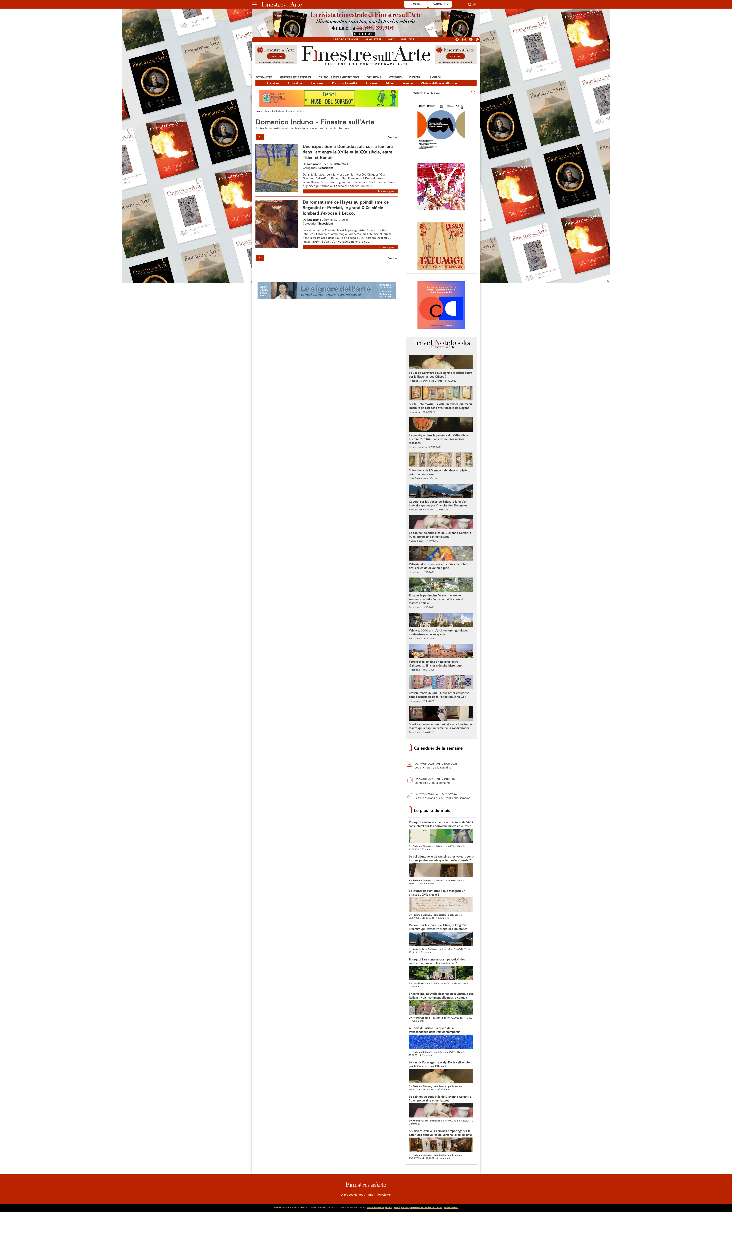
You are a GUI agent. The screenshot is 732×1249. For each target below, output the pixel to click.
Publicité (407, 39)
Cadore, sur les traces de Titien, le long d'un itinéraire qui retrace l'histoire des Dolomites (438, 503)
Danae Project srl (375, 1207)
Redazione (314, 164)
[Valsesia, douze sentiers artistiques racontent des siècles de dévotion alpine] (441, 554)
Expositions (295, 83)
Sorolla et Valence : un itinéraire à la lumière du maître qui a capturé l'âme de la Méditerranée (440, 726)
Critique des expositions (339, 77)
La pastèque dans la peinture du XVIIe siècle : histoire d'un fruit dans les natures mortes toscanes (439, 439)
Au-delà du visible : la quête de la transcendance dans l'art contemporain (435, 1030)
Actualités (263, 77)
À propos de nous (353, 1195)
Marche (408, 83)
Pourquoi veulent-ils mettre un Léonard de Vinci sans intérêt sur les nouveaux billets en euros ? (441, 824)
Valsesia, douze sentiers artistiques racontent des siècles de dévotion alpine (438, 566)
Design (414, 77)
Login (416, 4)
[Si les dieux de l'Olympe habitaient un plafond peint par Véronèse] (441, 460)
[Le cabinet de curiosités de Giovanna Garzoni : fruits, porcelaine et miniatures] (441, 522)
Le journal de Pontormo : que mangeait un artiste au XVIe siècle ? (437, 893)
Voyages (395, 77)
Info (391, 39)
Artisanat (371, 83)
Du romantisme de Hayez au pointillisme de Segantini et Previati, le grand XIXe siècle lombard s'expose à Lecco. (346, 207)
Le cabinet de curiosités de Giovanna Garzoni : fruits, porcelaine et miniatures (440, 535)
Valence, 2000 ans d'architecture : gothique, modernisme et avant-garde (438, 632)
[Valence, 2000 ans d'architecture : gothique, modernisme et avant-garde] (441, 620)
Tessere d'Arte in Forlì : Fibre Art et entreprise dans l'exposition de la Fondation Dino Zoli (439, 695)
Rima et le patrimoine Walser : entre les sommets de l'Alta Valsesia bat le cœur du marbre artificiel (436, 599)
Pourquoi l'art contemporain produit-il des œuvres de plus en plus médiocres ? (437, 961)
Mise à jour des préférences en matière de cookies (418, 1207)
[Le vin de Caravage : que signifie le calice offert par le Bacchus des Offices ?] (441, 362)
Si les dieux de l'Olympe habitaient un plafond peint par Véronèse (439, 472)
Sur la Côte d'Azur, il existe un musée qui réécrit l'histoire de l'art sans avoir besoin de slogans (441, 406)
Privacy (388, 1207)
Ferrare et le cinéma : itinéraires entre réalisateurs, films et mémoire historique (435, 663)
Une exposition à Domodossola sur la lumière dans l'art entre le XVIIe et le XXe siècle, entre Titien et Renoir (348, 152)
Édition (389, 83)
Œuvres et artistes (295, 77)
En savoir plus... (386, 191)
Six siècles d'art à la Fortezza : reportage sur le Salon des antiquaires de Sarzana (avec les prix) (440, 1133)
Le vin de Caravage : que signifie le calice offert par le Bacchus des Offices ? (440, 375)
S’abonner (440, 4)
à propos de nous (345, 39)
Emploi (435, 77)
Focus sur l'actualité (344, 83)
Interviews (317, 83)
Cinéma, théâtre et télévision (439, 83)
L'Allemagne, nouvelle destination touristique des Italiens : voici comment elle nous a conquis (441, 996)
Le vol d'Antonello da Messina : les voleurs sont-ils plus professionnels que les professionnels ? (441, 858)
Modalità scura (451, 1207)
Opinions (374, 77)
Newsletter (373, 39)
